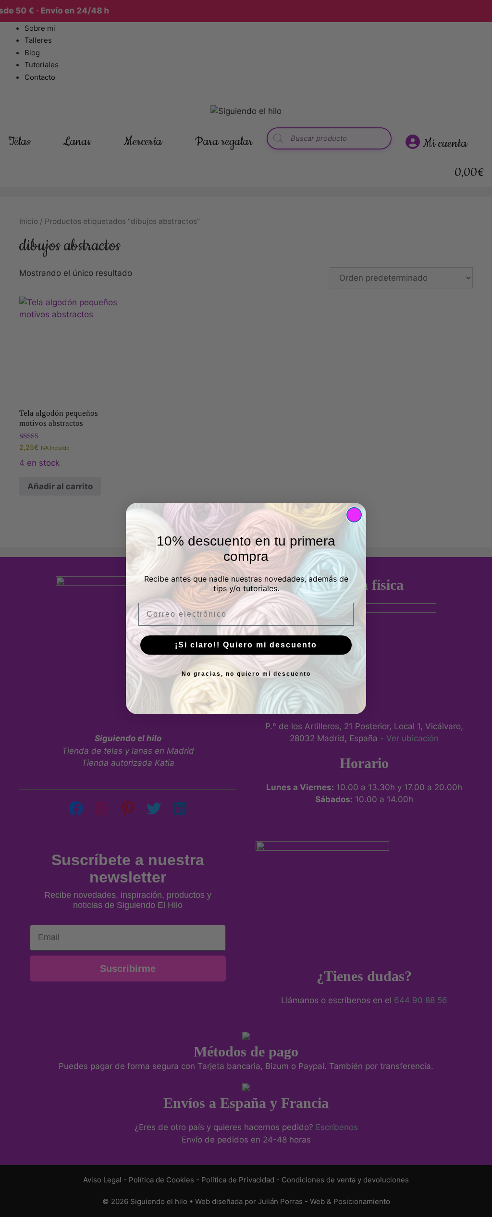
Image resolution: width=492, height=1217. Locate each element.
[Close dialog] (354, 515)
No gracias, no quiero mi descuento (246, 674)
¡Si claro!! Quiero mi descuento (246, 645)
